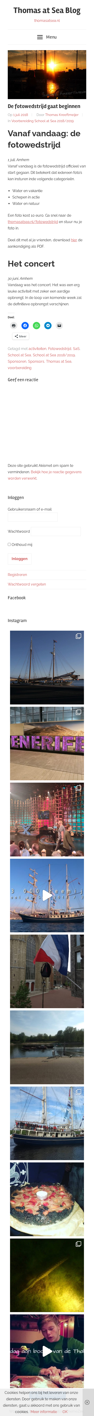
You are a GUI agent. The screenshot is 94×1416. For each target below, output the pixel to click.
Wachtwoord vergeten (27, 584)
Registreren (17, 575)
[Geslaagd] (47, 971)
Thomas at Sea (58, 361)
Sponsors (36, 361)
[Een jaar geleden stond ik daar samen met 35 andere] (47, 1123)
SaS (76, 349)
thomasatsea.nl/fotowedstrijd (33, 222)
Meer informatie (44, 1412)
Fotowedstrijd (59, 349)
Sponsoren (17, 361)
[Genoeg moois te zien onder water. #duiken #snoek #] (47, 1275)
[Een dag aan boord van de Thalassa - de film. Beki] (47, 1351)
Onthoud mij (22, 544)
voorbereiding (19, 368)
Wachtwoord (19, 531)
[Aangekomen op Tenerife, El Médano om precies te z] (47, 743)
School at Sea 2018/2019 (54, 355)
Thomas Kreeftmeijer (61, 115)
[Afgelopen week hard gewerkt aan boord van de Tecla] (47, 667)
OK (65, 1412)
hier (74, 240)
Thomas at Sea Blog (47, 10)
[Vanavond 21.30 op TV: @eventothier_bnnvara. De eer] (47, 819)
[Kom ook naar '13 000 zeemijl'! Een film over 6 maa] (47, 895)
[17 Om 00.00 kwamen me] (47, 1199)
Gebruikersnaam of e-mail (30, 509)
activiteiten (37, 349)
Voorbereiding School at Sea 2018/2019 (42, 121)
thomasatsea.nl (47, 20)
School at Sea (19, 355)
